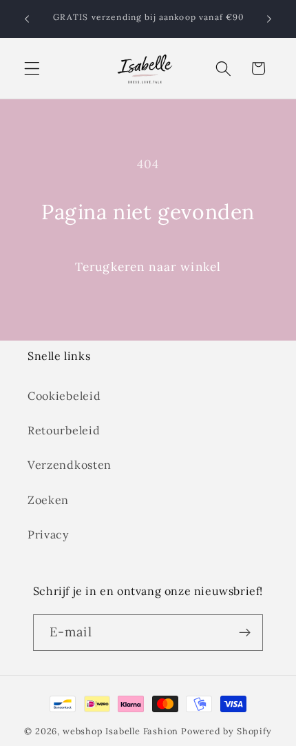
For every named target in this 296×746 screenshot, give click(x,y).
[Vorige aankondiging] (27, 18)
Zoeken (48, 500)
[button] (32, 68)
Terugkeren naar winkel (148, 266)
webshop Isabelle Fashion (120, 730)
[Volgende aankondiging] (269, 18)
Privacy (49, 534)
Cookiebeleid (64, 396)
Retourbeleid (64, 430)
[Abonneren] (245, 633)
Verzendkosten (70, 465)
